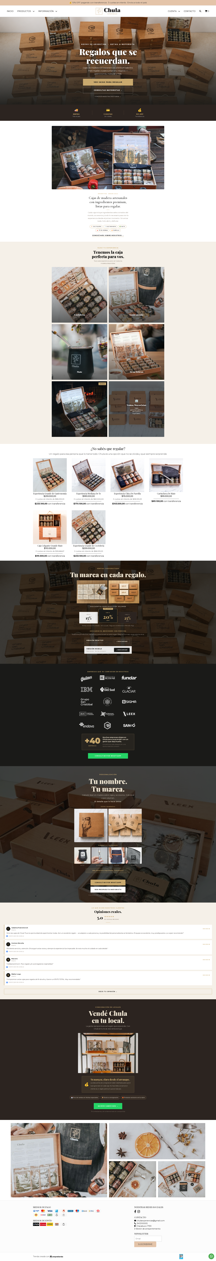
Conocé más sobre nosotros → (108, 235)
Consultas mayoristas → (108, 90)
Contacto (190, 11)
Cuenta (172, 11)
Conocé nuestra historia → (108, 96)
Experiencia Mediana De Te (88, 493)
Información (46, 11)
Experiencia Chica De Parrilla (127, 493)
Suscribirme (145, 1244)
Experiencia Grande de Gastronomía (49, 493)
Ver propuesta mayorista (108, 889)
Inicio (10, 11)
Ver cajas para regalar (108, 82)
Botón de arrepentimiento (148, 1229)
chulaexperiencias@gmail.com (150, 1221)
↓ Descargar (122, 641)
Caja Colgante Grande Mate (49, 545)
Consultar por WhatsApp (108, 756)
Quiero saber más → (108, 1106)
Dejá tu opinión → (108, 991)
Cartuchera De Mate (166, 493)
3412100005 (142, 1223)
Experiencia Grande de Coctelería (88, 545)
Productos (24, 11)
